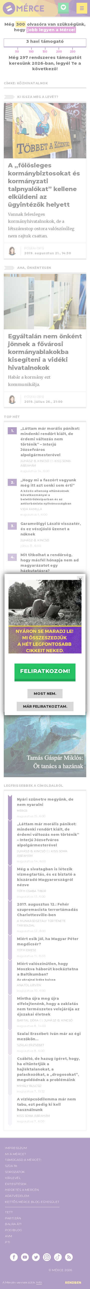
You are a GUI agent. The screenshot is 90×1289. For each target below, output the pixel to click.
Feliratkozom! (45, 671)
